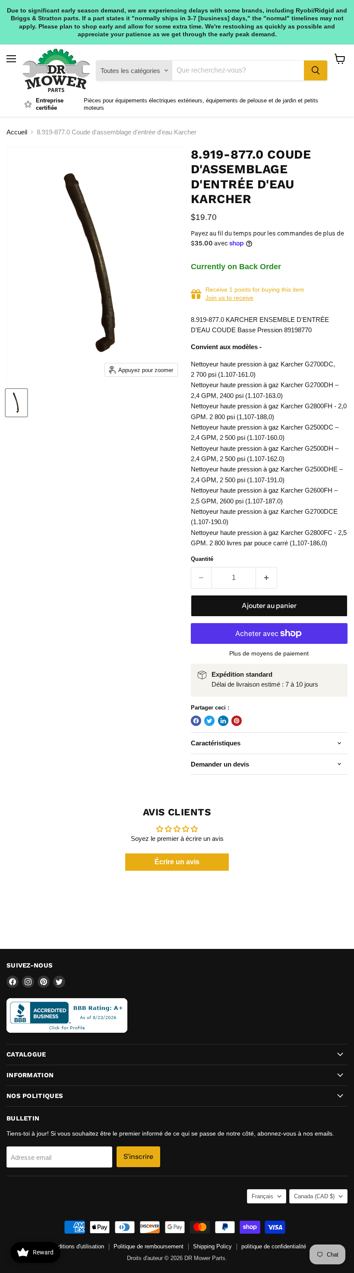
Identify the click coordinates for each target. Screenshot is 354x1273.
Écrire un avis (177, 862)
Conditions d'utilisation (76, 1246)
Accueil (16, 132)
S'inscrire (138, 1156)
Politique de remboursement (148, 1246)
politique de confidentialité (273, 1246)
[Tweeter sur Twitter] (209, 721)
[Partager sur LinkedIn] (223, 721)
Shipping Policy (212, 1246)
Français (262, 1196)
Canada (314, 1196)
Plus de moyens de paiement (269, 653)
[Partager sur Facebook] (196, 721)
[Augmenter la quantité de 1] (266, 578)
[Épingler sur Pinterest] (236, 721)
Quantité (202, 559)
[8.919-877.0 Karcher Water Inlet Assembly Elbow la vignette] (16, 403)
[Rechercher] (315, 70)
